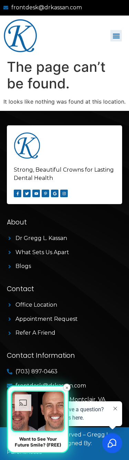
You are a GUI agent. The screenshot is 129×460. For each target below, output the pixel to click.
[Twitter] (27, 193)
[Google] (54, 193)
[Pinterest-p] (45, 193)
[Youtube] (36, 193)
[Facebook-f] (17, 193)
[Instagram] (64, 193)
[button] (116, 35)
